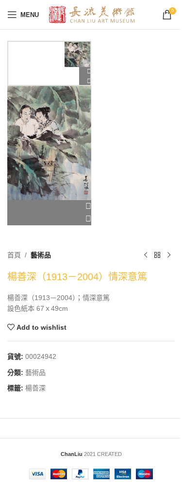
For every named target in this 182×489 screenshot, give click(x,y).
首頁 (14, 255)
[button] (49, 206)
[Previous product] (145, 255)
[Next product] (169, 255)
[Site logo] (92, 14)
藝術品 (41, 255)
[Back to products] (157, 255)
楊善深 (35, 388)
